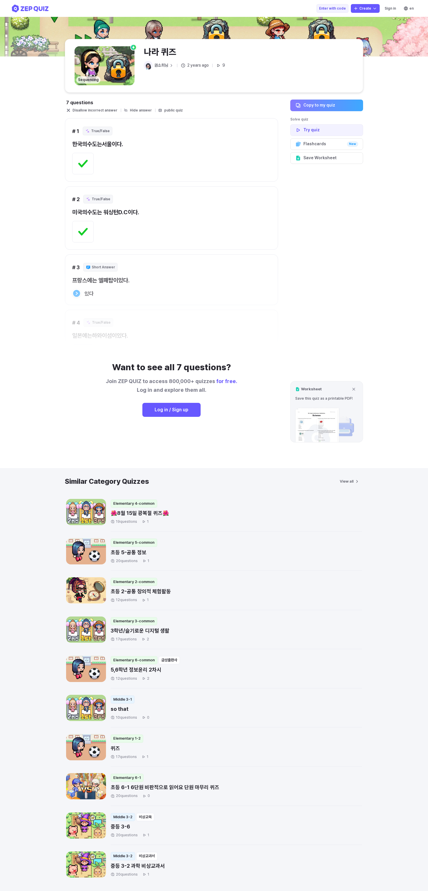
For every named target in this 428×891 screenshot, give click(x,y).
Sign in (390, 8)
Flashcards (329, 143)
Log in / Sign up (171, 409)
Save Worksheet (320, 157)
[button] (326, 411)
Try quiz (311, 129)
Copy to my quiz (319, 105)
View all (346, 481)
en (411, 8)
